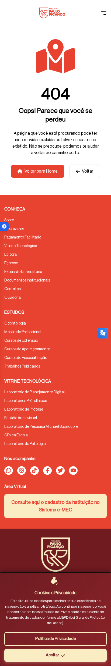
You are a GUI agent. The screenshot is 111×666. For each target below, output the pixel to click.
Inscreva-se (14, 229)
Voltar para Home (41, 171)
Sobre (9, 220)
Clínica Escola (16, 435)
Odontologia (15, 323)
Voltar (87, 171)
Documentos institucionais (27, 280)
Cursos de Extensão (21, 341)
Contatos (12, 289)
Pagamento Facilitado (22, 237)
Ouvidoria (12, 298)
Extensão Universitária (23, 272)
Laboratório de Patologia (25, 444)
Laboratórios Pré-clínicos (25, 401)
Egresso (11, 263)
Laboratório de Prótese (23, 409)
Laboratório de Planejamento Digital (34, 392)
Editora (10, 255)
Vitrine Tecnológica (20, 246)
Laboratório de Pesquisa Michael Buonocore (41, 427)
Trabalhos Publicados (22, 366)
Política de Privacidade (55, 639)
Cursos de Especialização (25, 358)
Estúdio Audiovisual (20, 418)
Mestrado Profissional (22, 332)
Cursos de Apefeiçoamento (27, 349)
